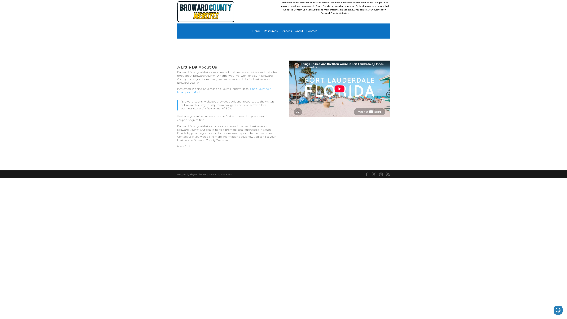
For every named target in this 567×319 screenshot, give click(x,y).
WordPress (226, 174)
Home (256, 31)
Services (286, 31)
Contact (311, 31)
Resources (271, 31)
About (299, 31)
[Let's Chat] (558, 310)
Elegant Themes (198, 174)
